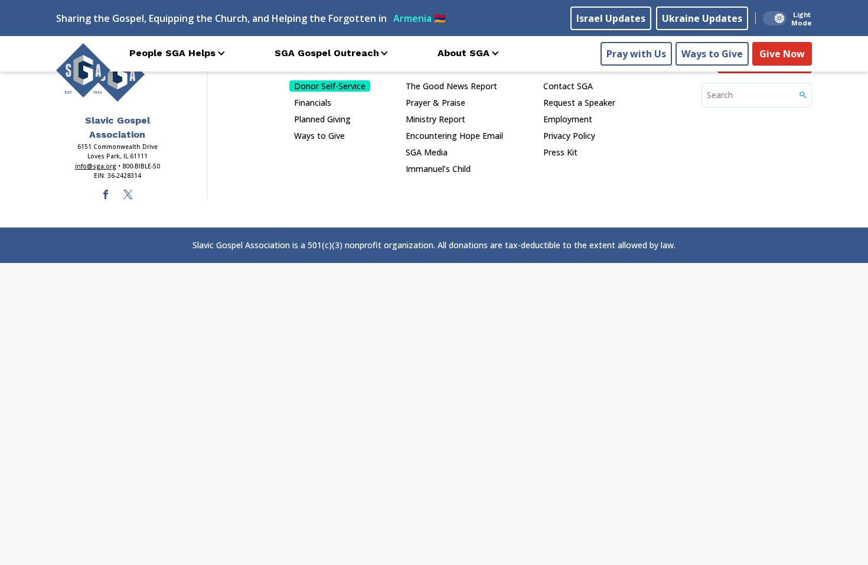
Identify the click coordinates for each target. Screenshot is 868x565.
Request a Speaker (579, 102)
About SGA (464, 53)
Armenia (419, 18)
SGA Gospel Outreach (327, 53)
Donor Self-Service (330, 86)
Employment (567, 119)
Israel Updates (610, 18)
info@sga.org (95, 166)
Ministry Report (435, 119)
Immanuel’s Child (438, 168)
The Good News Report (451, 86)
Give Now (782, 53)
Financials (312, 102)
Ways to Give (712, 53)
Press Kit (560, 152)
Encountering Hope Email (454, 135)
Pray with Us (636, 53)
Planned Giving (322, 119)
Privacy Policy (569, 135)
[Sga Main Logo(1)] (117, 74)
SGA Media (427, 152)
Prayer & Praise (435, 102)
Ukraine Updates (702, 18)
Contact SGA (568, 86)
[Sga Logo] (83, 70)
